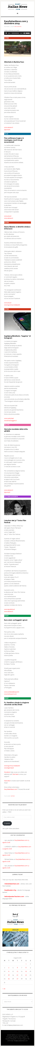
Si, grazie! (7, 823)
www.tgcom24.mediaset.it (12, 305)
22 (26, 975)
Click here (15, 774)
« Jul (3, 988)
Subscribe (7, 781)
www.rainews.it (8, 127)
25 (9, 979)
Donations (7, 772)
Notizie (13, 796)
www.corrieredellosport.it (11, 692)
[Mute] (24, 33)
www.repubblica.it (9, 609)
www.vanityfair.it (9, 418)
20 (17, 975)
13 (17, 971)
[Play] (6, 33)
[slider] (28, 33)
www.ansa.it (7, 216)
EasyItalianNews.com (17, 6)
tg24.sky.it (7, 129)
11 (8, 971)
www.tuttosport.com (10, 694)
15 (26, 971)
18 (9, 975)
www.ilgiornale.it (9, 768)
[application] (17, 33)
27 (17, 979)
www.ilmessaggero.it (10, 420)
